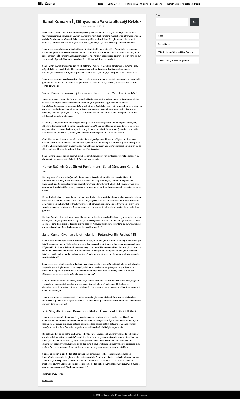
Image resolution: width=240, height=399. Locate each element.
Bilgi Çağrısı (46, 3)
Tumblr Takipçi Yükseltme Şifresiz (183, 3)
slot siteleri (47, 380)
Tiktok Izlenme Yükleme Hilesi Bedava (143, 3)
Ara (158, 15)
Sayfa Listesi (114, 3)
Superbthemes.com (138, 395)
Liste (100, 3)
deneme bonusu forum (52, 373)
